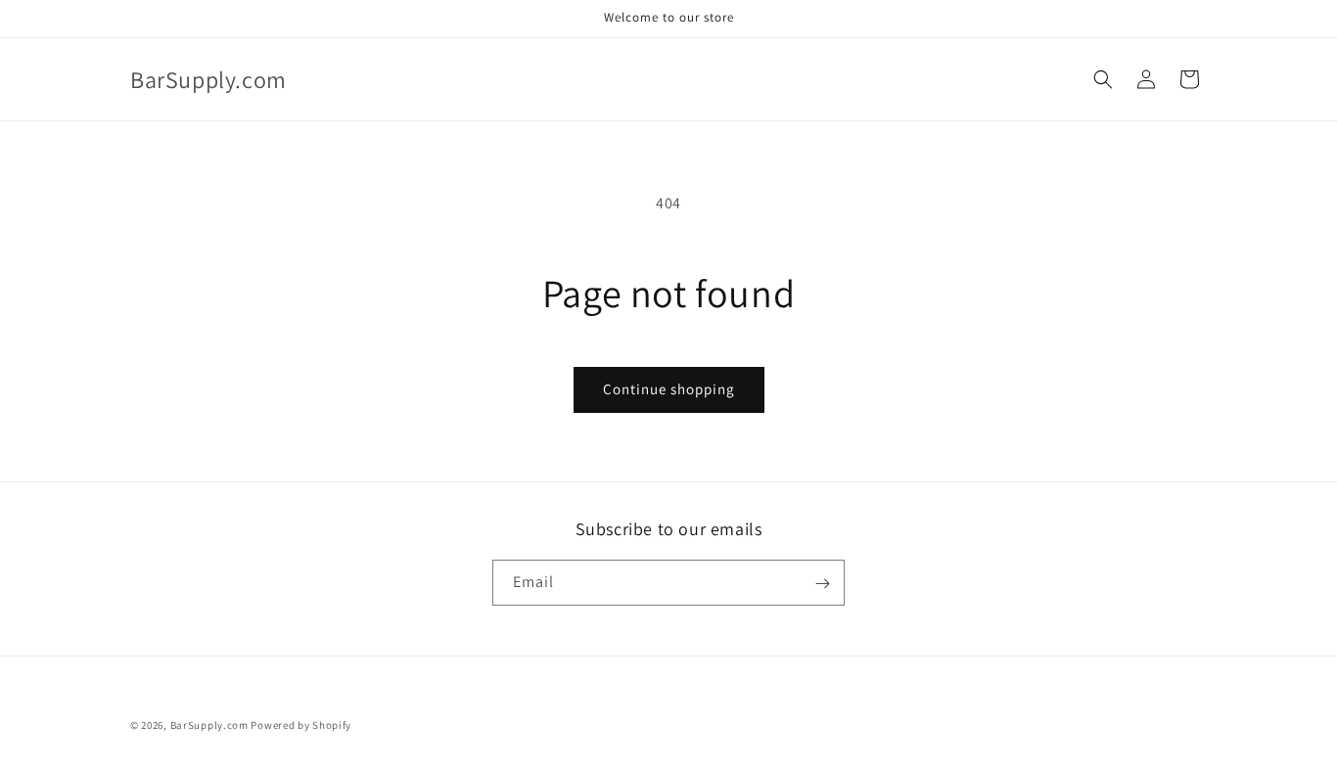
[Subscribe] (822, 584)
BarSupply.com (209, 725)
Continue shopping (669, 389)
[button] (1103, 79)
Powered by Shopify (301, 725)
